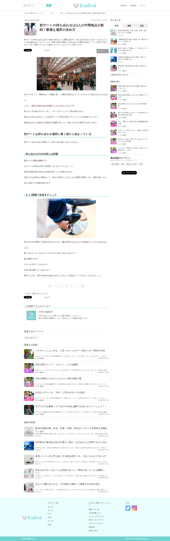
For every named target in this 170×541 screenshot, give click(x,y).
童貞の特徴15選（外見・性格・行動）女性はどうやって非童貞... (132, 32)
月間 (141, 26)
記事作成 (124, 5)
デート (52, 13)
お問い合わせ (93, 530)
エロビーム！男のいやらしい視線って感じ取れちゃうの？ (133, 131)
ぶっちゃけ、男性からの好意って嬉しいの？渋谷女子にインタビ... (133, 149)
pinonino (38, 436)
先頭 (50, 286)
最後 (82, 286)
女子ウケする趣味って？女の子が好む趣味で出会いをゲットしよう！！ (71, 406)
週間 (129, 26)
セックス (51, 510)
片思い (50, 517)
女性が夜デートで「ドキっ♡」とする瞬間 (56, 364)
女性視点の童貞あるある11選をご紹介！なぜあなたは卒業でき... (132, 58)
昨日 (116, 26)
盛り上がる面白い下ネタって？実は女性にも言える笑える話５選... (133, 114)
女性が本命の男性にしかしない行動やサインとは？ (133, 96)
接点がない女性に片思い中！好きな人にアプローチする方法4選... (133, 140)
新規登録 (133, 5)
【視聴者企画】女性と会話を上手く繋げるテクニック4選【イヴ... (133, 40)
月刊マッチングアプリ (96, 520)
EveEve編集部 (45, 312)
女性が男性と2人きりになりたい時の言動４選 (58, 378)
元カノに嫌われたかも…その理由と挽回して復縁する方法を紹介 (67, 484)
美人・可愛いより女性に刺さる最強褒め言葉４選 (133, 123)
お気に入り (103, 51)
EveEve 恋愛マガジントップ (33, 13)
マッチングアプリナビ (96, 516)
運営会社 (92, 527)
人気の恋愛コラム (95, 513)
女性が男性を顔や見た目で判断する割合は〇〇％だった (133, 87)
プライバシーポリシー (96, 523)
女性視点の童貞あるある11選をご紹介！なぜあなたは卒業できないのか (71, 442)
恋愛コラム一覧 (94, 509)
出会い (50, 524)
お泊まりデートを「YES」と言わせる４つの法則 (60, 392)
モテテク (51, 507)
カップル (51, 521)
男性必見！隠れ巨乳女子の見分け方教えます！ (132, 67)
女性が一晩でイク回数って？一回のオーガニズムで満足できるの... (133, 49)
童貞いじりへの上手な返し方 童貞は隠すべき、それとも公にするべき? (71, 456)
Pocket (47, 50)
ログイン (143, 5)
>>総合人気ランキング (119, 74)
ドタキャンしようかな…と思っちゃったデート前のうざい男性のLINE (70, 350)
